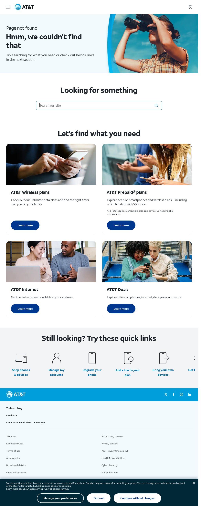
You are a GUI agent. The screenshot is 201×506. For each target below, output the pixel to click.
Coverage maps (14, 443)
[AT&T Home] (24, 7)
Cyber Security (109, 465)
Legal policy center (16, 472)
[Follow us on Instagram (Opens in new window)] (181, 394)
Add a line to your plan (127, 372)
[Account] (190, 7)
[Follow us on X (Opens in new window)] (166, 394)
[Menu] (8, 7)
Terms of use (13, 450)
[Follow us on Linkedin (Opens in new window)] (189, 394)
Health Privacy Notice (112, 458)
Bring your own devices (163, 372)
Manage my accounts (56, 372)
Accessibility (13, 458)
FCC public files (109, 472)
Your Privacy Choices (112, 450)
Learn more (25, 225)
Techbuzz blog (14, 408)
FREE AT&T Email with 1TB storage (25, 422)
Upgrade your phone (92, 372)
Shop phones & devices (21, 372)
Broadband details (16, 465)
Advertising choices (112, 436)
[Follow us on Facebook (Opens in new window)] (173, 394)
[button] (156, 105)
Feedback (11, 415)
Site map (11, 436)
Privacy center (109, 443)
